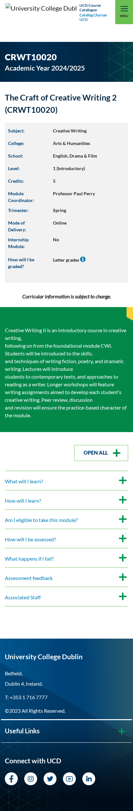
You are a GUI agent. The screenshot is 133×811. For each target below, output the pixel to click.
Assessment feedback (29, 578)
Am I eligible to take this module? (41, 520)
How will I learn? (23, 500)
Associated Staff (23, 597)
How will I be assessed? (30, 539)
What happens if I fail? (29, 558)
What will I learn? (24, 481)
